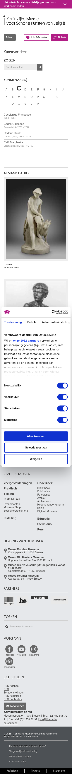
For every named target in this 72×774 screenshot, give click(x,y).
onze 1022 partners (26, 340)
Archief (41, 497)
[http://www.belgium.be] (22, 600)
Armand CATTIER (17, 173)
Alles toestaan (36, 436)
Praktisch (10, 488)
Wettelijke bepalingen (20, 756)
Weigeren (36, 458)
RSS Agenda (11, 685)
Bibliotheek (43, 487)
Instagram (34, 654)
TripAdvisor (9, 666)
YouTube (21, 654)
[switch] (62, 397)
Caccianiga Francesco (17, 116)
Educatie (43, 518)
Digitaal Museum (47, 511)
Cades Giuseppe (16, 125)
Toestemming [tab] (13, 322)
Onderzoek (45, 483)
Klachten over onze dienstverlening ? (28, 745)
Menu (9, 37)
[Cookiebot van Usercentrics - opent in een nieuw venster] (52, 312)
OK (39, 67)
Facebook (9, 654)
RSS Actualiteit (12, 695)
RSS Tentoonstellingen (14, 690)
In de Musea (12, 499)
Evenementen (12, 504)
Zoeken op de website (6, 627)
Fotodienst (43, 494)
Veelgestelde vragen (18, 483)
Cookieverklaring (17, 761)
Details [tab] (31, 322)
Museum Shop (12, 507)
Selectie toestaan (36, 447)
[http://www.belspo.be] (9, 600)
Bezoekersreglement (16, 510)
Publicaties (43, 491)
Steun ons (44, 524)
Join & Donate (39, 37)
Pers (40, 529)
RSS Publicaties (13, 699)
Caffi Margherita (18, 144)
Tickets (62, 37)
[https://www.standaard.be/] (59, 599)
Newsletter (17, 706)
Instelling (10, 518)
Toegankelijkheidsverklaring (23, 751)
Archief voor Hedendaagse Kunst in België (50, 504)
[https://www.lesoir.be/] (39, 597)
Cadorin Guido (17, 134)
